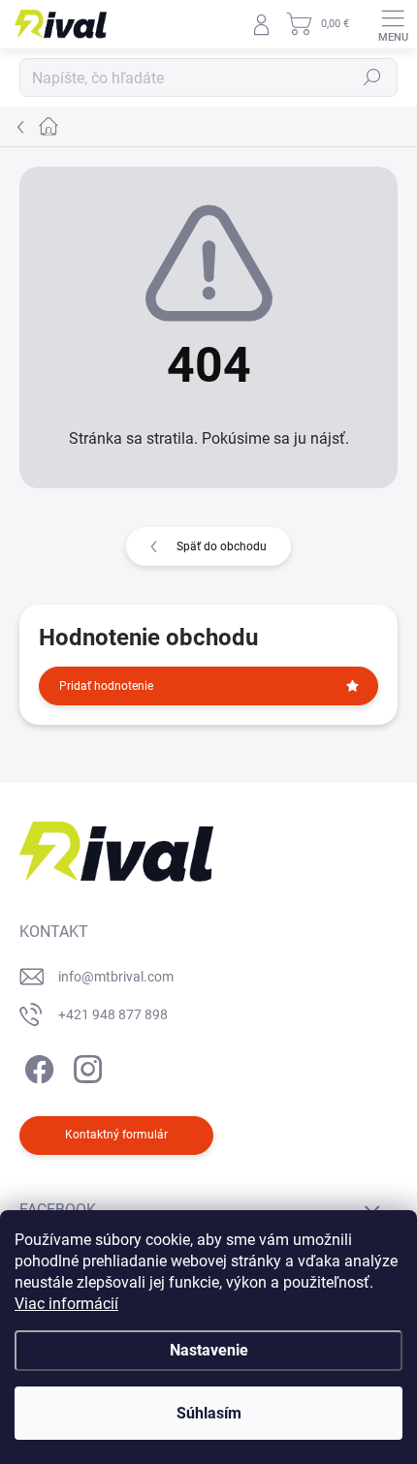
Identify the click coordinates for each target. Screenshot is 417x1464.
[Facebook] (36, 1066)
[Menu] (393, 24)
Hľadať (372, 77)
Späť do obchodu (221, 546)
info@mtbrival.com (116, 976)
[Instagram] (85, 1066)
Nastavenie (209, 1350)
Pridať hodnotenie (106, 686)
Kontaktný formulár (116, 1134)
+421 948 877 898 (113, 1014)
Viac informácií (66, 1303)
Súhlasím (208, 1413)
